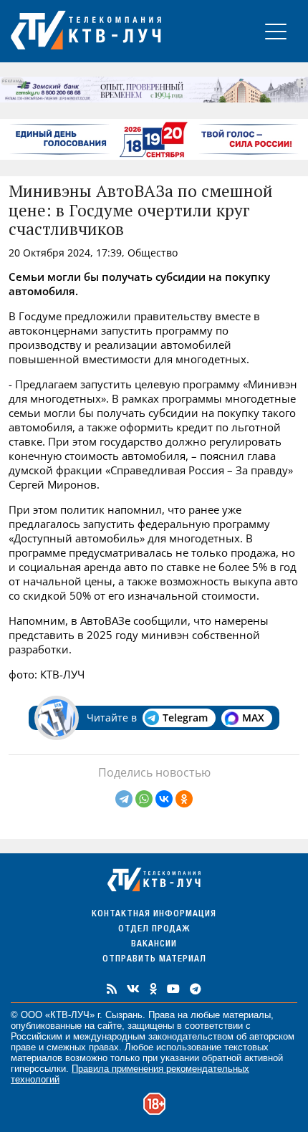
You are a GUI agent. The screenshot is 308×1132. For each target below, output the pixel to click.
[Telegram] (124, 798)
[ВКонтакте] (164, 798)
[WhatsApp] (144, 798)
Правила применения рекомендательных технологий (130, 1074)
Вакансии (154, 944)
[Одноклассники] (184, 798)
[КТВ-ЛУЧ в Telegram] (195, 988)
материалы (247, 1014)
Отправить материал (154, 959)
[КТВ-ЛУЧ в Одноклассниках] (153, 988)
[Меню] (275, 31)
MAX (253, 717)
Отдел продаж (154, 929)
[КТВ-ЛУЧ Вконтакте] (133, 988)
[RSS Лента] (112, 988)
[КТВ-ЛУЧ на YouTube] (173, 988)
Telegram (185, 717)
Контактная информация (154, 914)
